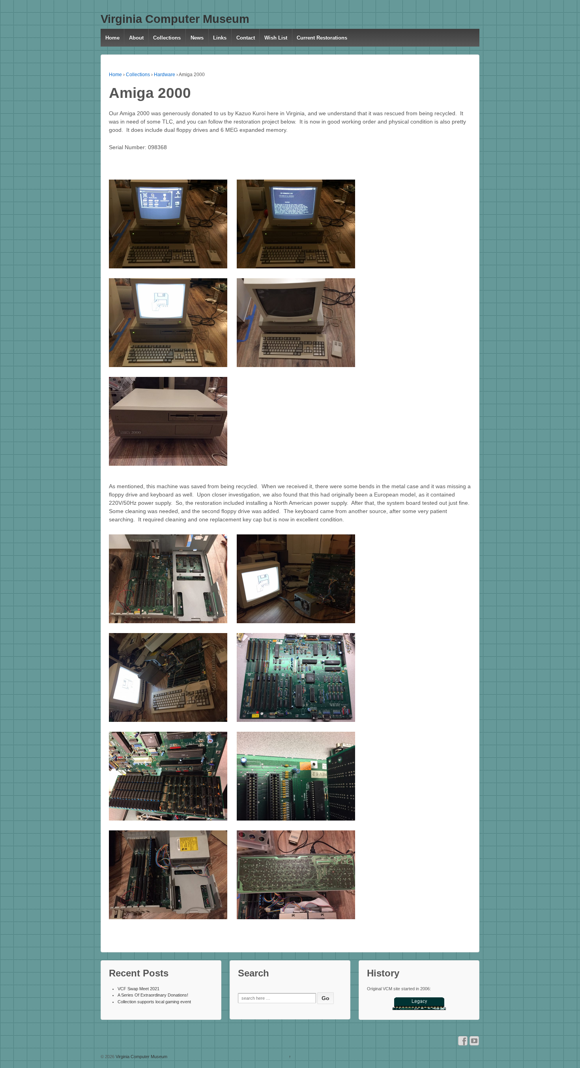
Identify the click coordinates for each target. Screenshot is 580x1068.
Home (112, 38)
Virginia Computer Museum (175, 19)
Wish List (275, 38)
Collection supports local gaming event (154, 1001)
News (197, 38)
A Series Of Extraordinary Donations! (153, 995)
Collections (167, 38)
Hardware (164, 74)
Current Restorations (322, 38)
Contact (245, 38)
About (136, 38)
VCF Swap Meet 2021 (138, 988)
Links (219, 38)
